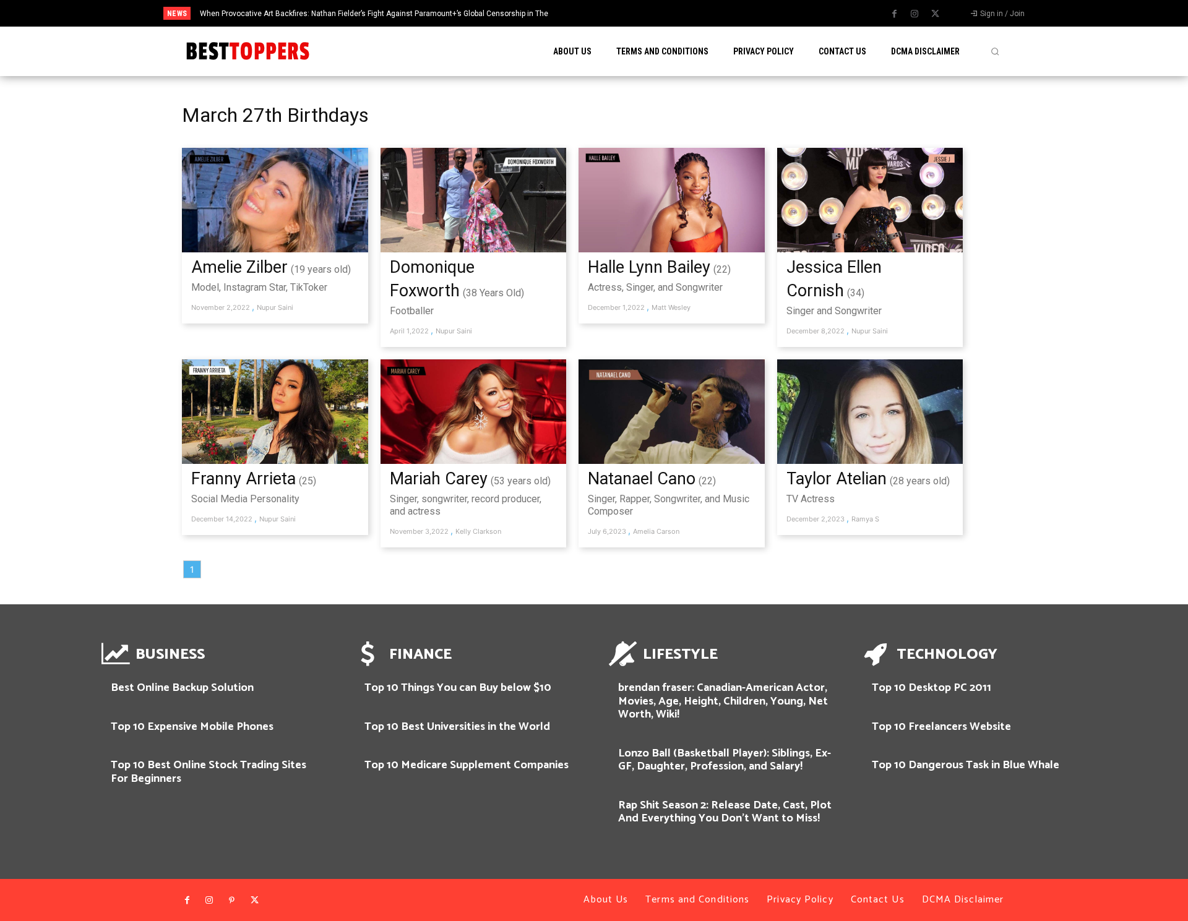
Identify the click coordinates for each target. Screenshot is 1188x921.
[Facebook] (894, 14)
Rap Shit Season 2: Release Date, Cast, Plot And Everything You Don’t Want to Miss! (725, 812)
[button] (994, 51)
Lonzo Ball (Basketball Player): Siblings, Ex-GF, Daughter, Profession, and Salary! (724, 760)
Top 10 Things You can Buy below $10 (457, 688)
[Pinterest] (232, 900)
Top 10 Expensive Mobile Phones (192, 727)
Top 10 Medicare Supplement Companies (466, 765)
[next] (645, 13)
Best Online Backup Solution (182, 688)
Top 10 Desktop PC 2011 (931, 688)
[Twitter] (935, 14)
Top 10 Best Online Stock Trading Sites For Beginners (208, 772)
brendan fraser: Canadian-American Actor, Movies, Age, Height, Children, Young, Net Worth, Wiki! (723, 701)
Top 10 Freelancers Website (941, 727)
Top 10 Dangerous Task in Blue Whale (965, 765)
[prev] (626, 13)
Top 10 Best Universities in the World (457, 727)
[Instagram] (914, 14)
